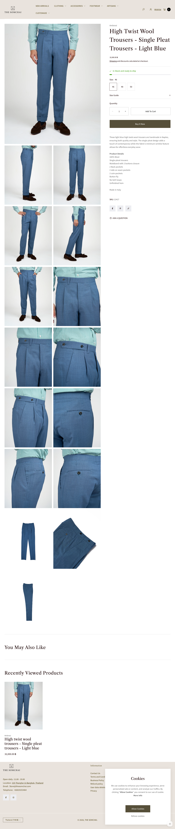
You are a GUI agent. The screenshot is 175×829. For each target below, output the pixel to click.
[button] (60, 5)
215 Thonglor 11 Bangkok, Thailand (27, 783)
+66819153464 (20, 790)
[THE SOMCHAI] (13, 9)
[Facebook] (6, 797)
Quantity (113, 103)
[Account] (151, 9)
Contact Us (95, 773)
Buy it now (140, 124)
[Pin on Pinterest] (120, 208)
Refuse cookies (137, 816)
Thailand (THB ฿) (12, 820)
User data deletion (98, 787)
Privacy (93, 790)
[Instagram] (13, 797)
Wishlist (157, 9)
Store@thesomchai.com (20, 786)
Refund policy (96, 783)
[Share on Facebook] (112, 208)
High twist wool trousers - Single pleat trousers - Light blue (23, 743)
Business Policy (97, 780)
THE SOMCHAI (91, 820)
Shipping (113, 61)
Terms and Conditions (100, 776)
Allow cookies (138, 808)
